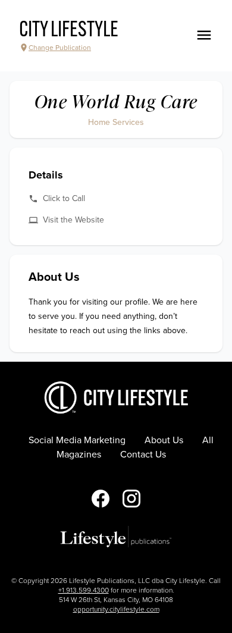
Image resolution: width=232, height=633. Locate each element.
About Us (164, 440)
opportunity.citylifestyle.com (116, 609)
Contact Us (143, 454)
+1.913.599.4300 (83, 590)
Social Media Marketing (77, 440)
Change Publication (60, 47)
